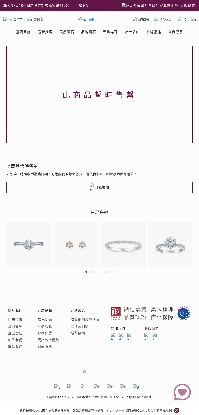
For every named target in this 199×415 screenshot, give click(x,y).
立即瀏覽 (188, 5)
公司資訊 (15, 326)
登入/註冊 (167, 19)
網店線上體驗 (49, 339)
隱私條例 (166, 410)
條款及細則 (80, 326)
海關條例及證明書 (85, 319)
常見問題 (45, 319)
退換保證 (45, 332)
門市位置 (15, 319)
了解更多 (82, 5)
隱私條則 (78, 332)
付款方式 (45, 346)
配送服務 (45, 326)
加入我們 (15, 339)
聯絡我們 (15, 346)
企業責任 (15, 332)
